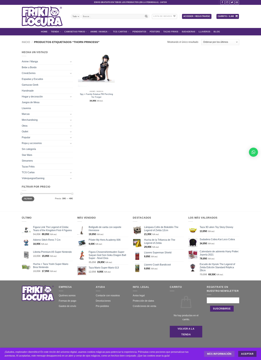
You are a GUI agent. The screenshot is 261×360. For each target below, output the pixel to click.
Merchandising (30, 120)
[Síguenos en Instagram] (227, 2)
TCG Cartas (120, 31)
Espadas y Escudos (32, 79)
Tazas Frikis (170, 31)
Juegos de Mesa (30, 102)
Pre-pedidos (102, 306)
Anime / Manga (99, 31)
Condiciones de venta (144, 306)
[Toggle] (71, 61)
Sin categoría (29, 149)
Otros (24, 125)
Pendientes (139, 31)
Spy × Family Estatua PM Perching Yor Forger (96, 95)
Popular (26, 137)
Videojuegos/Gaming (33, 178)
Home (44, 31)
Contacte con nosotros (108, 295)
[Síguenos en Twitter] (232, 2)
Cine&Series (28, 73)
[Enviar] (146, 16)
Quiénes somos (67, 295)
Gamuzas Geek (30, 84)
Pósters (155, 31)
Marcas (26, 114)
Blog (217, 31)
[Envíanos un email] (237, 2)
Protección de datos (143, 300)
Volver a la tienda (186, 331)
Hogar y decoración (32, 96)
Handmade (28, 90)
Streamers (27, 160)
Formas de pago (67, 300)
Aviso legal (139, 295)
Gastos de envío (67, 306)
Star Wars (27, 155)
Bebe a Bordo (29, 67)
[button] (196, 16)
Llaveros (204, 31)
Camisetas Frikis (74, 31)
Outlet (25, 131)
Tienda (55, 31)
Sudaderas (188, 31)
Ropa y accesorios (32, 143)
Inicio (26, 42)
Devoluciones (103, 300)
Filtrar (28, 199)
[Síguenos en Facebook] (222, 2)
